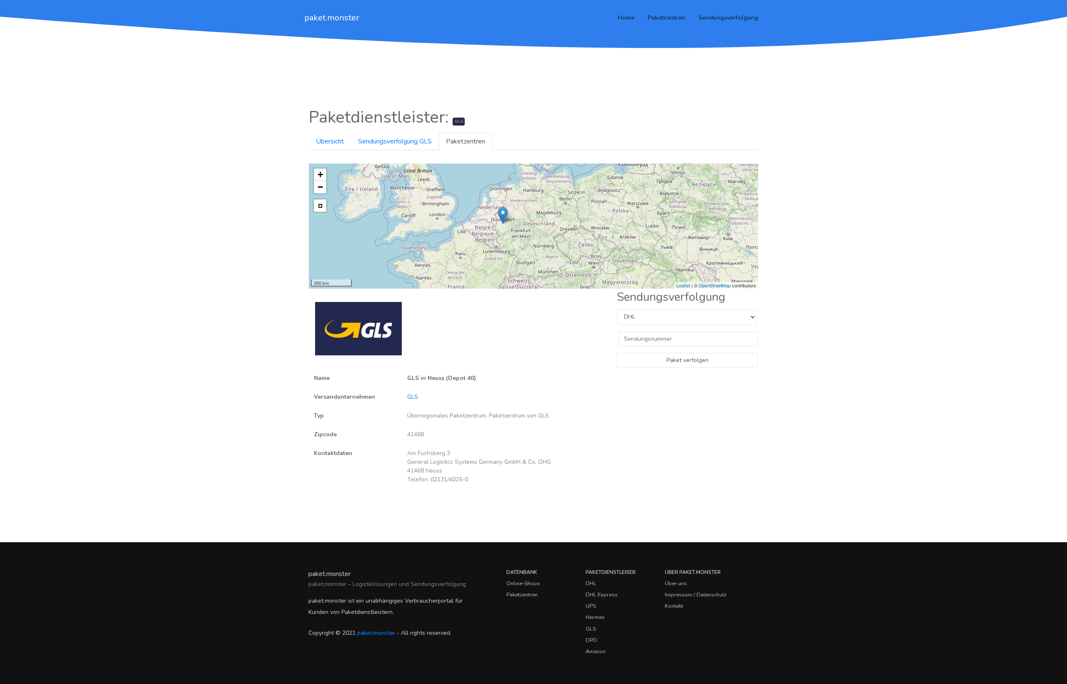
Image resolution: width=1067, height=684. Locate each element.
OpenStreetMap (715, 285)
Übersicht (330, 141)
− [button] (320, 187)
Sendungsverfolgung (728, 18)
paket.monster (331, 17)
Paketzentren (666, 18)
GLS (412, 397)
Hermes (595, 617)
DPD (591, 640)
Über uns (676, 583)
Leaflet (683, 285)
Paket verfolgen (687, 360)
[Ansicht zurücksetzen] (320, 205)
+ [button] (320, 174)
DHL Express (602, 594)
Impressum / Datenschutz (695, 594)
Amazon (596, 651)
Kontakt (674, 606)
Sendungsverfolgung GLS (395, 141)
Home (626, 18)
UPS (591, 606)
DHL (591, 583)
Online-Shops (523, 583)
